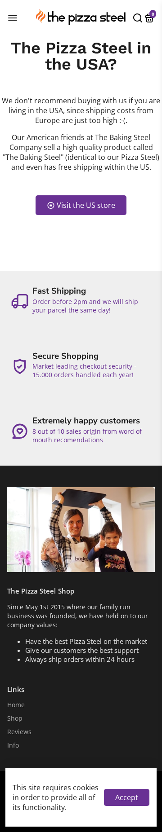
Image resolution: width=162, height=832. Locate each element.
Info (13, 745)
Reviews (19, 732)
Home (16, 705)
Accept (126, 797)
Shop (14, 718)
